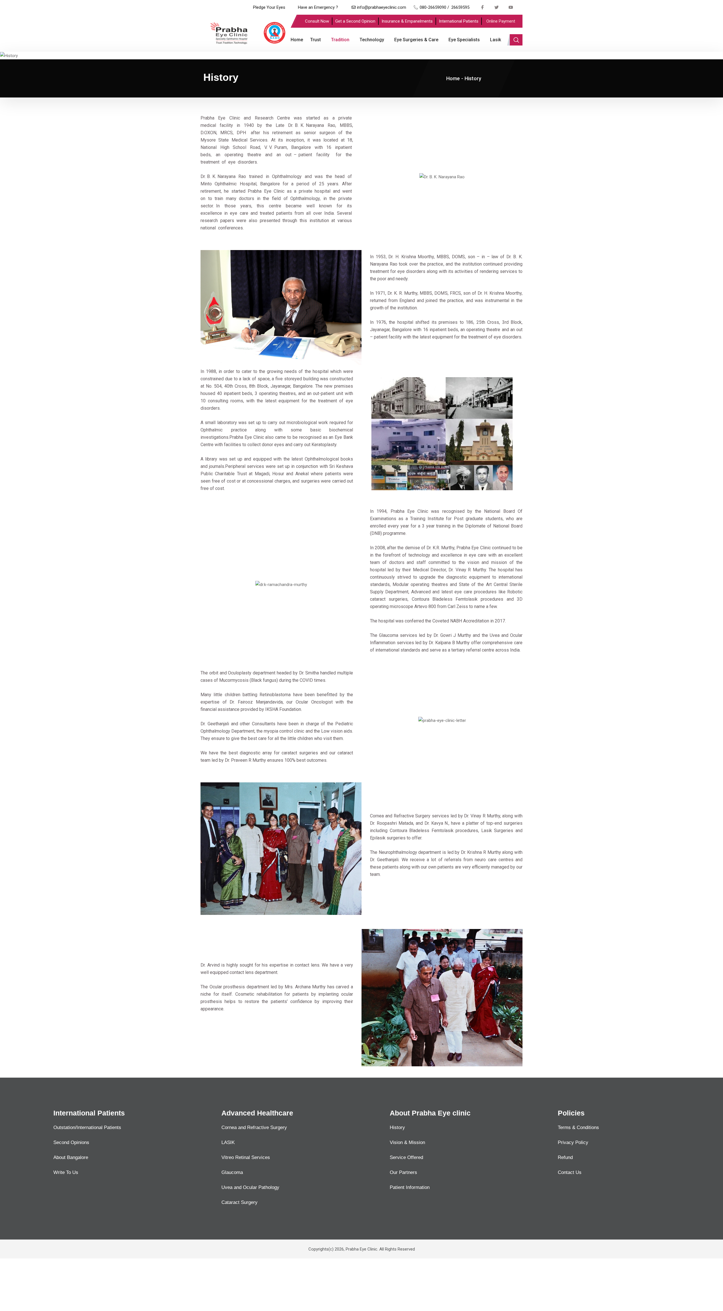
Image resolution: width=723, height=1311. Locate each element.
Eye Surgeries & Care (416, 39)
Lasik (495, 39)
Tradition (340, 39)
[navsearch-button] (516, 39)
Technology (372, 39)
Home (297, 39)
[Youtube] (511, 7)
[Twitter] (497, 7)
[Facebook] (482, 7)
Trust (315, 39)
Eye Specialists (464, 39)
